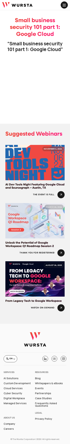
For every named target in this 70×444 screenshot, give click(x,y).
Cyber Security (13, 393)
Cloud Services (13, 388)
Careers (9, 428)
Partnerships (43, 393)
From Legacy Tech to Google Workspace (33, 301)
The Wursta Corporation (23, 439)
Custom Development (17, 383)
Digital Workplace (14, 398)
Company (9, 423)
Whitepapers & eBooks (49, 383)
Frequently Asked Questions (46, 404)
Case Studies (43, 398)
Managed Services (15, 403)
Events (39, 388)
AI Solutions (11, 378)
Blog (38, 378)
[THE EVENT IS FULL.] (61, 194)
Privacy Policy (43, 418)
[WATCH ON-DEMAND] (61, 307)
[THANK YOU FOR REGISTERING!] (61, 252)
